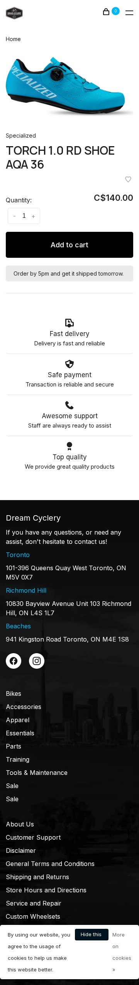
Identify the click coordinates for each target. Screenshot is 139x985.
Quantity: (19, 200)
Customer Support (33, 837)
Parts (13, 746)
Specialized (21, 135)
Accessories (23, 707)
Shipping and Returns (37, 877)
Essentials (20, 733)
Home (13, 39)
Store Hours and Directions (46, 890)
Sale (12, 786)
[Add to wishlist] (128, 180)
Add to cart (69, 245)
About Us (20, 824)
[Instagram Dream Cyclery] (36, 666)
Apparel (17, 720)
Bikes (13, 693)
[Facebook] (13, 666)
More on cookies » (121, 952)
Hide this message (92, 935)
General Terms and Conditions (50, 864)
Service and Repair (33, 903)
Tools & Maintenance (37, 772)
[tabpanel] (69, 87)
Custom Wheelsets (33, 916)
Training (17, 759)
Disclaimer (21, 850)
